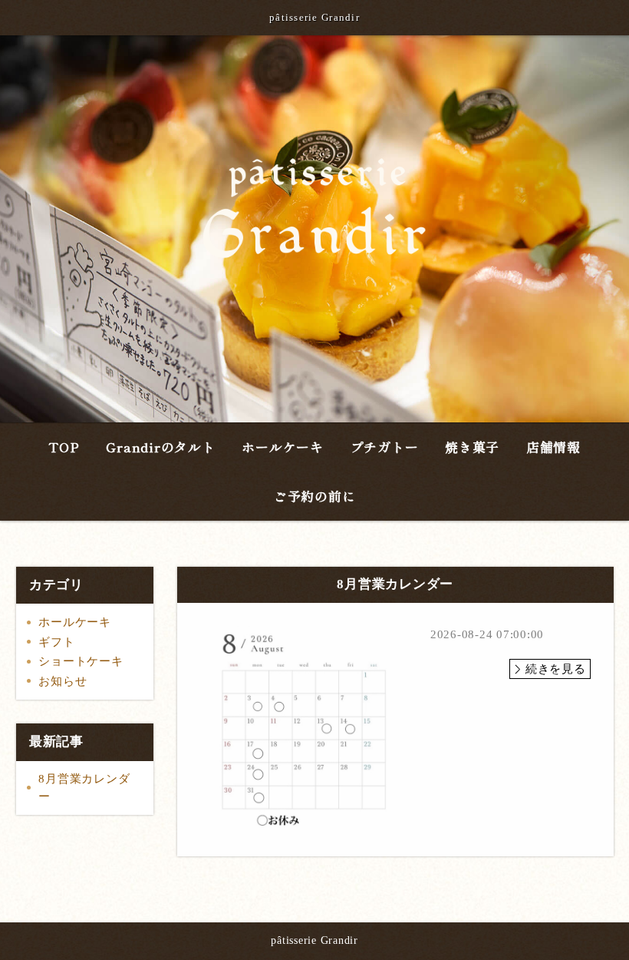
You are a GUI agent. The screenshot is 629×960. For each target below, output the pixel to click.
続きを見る (555, 669)
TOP (63, 446)
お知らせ (62, 681)
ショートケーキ (80, 661)
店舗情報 (553, 446)
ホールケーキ (283, 446)
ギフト (56, 642)
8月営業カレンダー (84, 788)
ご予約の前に (315, 495)
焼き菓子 (472, 446)
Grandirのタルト (160, 446)
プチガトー (385, 446)
